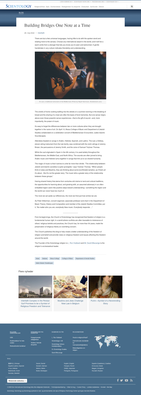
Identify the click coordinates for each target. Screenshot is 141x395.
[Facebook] (118, 380)
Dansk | (40, 363)
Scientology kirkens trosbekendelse (58, 345)
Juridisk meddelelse (93, 387)
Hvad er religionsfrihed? (80, 337)
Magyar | (98, 368)
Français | (69, 366)
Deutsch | (41, 366)
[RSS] (131, 380)
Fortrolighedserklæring (58, 387)
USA (11, 337)
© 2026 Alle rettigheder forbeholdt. (28, 387)
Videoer (101, 6)
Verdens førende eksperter (36, 344)
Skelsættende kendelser (17, 346)
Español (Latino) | (16, 366)
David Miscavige (57, 353)
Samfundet (94, 6)
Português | (71, 371)
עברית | (12, 368)
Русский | (97, 371)
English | (69, 363)
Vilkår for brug (71, 387)
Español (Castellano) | (101, 363)
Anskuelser (85, 6)
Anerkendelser (55, 6)
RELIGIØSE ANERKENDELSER (15, 332)
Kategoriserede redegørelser (35, 338)
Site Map (109, 387)
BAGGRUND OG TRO (58, 332)
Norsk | (41, 371)
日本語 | (69, 368)
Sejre (47, 6)
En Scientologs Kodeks (59, 349)
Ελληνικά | (97, 366)
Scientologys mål (57, 341)
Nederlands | (14, 371)
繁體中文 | (14, 363)
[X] (121, 380)
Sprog (8, 358)
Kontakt (103, 387)
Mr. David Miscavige (92, 243)
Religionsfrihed (39, 6)
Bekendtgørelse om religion (79, 349)
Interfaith (41, 33)
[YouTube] (126, 380)
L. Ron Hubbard (74, 243)
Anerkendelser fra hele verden (17, 342)
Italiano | (40, 368)
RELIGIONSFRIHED (78, 332)
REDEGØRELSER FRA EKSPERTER (37, 332)
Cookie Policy (81, 387)
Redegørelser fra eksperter (71, 6)
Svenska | (14, 373)
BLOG (21, 12)
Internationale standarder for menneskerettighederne (80, 343)
